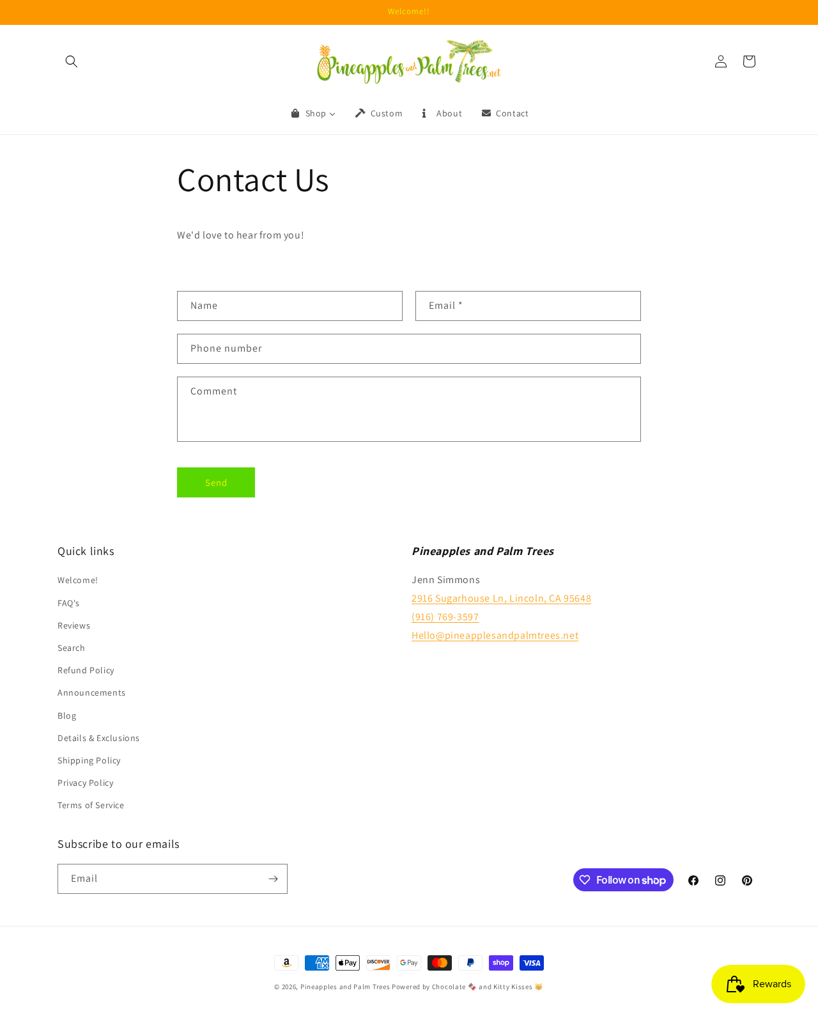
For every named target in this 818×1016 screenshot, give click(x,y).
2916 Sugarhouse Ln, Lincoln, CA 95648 (501, 598)
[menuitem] (312, 113)
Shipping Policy (89, 760)
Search (72, 647)
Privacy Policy (85, 782)
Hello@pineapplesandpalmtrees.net (495, 635)
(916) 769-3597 (445, 616)
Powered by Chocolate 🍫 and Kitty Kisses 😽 (468, 986)
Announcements (92, 692)
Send (216, 482)
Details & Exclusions (99, 738)
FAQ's (69, 603)
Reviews (74, 625)
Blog (67, 715)
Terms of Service (91, 805)
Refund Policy (86, 670)
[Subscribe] (273, 879)
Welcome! (78, 580)
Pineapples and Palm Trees (345, 986)
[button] (72, 61)
